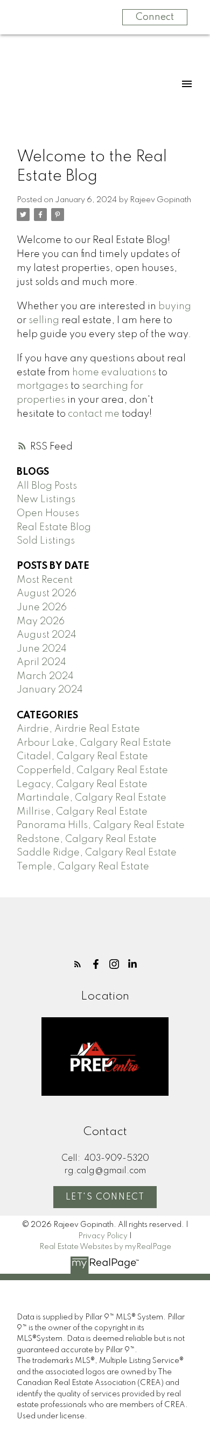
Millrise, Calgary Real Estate (82, 812)
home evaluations (114, 372)
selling (44, 320)
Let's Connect (105, 1197)
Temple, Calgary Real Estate (83, 867)
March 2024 (45, 676)
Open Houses (48, 513)
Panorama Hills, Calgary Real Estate (101, 825)
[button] (77, 964)
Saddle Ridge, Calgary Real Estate (97, 853)
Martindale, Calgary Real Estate (91, 798)
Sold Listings (46, 541)
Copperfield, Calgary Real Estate (92, 770)
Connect (155, 17)
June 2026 (42, 607)
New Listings (46, 499)
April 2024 (41, 662)
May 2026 (41, 621)
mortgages (42, 386)
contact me (94, 414)
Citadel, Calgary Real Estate (82, 756)
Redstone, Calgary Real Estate (87, 839)
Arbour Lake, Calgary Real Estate (94, 743)
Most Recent (45, 580)
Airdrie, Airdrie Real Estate (78, 729)
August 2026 (46, 593)
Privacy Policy (103, 1236)
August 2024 (46, 635)
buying (174, 306)
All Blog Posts (47, 486)
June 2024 (42, 649)
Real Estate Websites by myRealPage (105, 1247)
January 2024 (50, 690)
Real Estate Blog (54, 527)
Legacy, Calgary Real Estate (82, 784)
